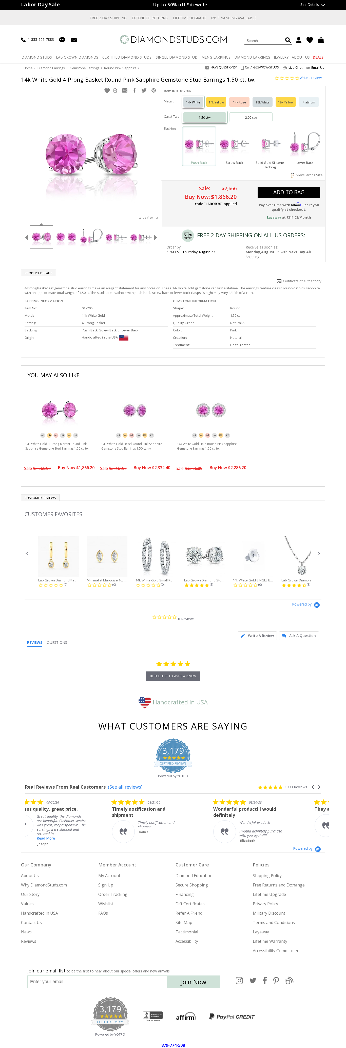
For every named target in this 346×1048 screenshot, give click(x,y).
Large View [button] (147, 217)
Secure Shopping (192, 885)
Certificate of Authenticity (301, 281)
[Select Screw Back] (234, 144)
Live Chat (295, 67)
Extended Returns (150, 17)
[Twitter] (252, 983)
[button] (107, 90)
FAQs (103, 913)
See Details (310, 4)
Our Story (30, 894)
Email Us (317, 67)
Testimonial (187, 932)
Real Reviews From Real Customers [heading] (65, 787)
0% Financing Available (233, 17)
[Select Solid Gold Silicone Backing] (269, 144)
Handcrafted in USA (179, 702)
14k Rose (239, 102)
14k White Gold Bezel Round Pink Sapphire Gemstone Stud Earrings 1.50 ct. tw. (131, 446)
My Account (109, 875)
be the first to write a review (173, 676)
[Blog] (289, 983)
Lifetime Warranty (270, 941)
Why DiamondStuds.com (44, 885)
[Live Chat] (62, 40)
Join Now (193, 982)
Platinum (309, 102)
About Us (30, 875)
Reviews (28, 941)
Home (28, 68)
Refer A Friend (189, 913)
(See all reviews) (125, 787)
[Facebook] (265, 983)
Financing (185, 894)
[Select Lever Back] (305, 144)
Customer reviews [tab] (40, 497)
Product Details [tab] (38, 273)
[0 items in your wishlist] (309, 40)
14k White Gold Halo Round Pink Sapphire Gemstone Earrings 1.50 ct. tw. (207, 446)
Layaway (261, 932)
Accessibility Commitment (277, 950)
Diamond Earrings (51, 68)
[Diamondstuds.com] (173, 39)
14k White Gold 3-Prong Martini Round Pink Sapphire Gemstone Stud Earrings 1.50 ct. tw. (57, 446)
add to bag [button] (288, 192)
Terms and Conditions (274, 922)
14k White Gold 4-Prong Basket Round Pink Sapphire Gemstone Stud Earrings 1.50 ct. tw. (138, 79)
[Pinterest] (276, 983)
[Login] (298, 40)
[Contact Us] (74, 39)
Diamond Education (194, 875)
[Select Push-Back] (199, 144)
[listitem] (63, 821)
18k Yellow (285, 102)
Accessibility (187, 941)
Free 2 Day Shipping (108, 17)
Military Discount (269, 913)
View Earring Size (309, 175)
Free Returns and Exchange (279, 885)
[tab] (257, 635)
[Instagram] (239, 983)
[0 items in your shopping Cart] (321, 40)
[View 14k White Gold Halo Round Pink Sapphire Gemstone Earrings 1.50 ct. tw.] (211, 430)
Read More (161, 838)
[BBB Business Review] (153, 1016)
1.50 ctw (204, 117)
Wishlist (105, 904)
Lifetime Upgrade (189, 17)
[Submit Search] (288, 40)
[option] (41, 236)
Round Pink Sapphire (120, 68)
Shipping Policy (267, 875)
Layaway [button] (274, 217)
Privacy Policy (265, 904)
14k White (193, 102)
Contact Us (31, 922)
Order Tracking (112, 894)
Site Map (184, 922)
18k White (263, 102)
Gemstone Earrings (84, 68)
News (26, 932)
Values (27, 904)
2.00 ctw (251, 117)
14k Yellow (216, 102)
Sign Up (105, 885)
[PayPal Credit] (232, 1016)
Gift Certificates (190, 904)
